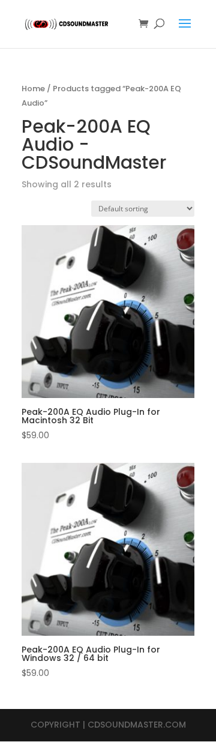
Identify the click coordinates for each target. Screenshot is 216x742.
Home (33, 88)
